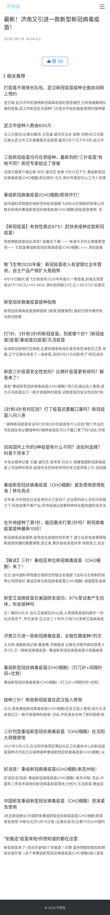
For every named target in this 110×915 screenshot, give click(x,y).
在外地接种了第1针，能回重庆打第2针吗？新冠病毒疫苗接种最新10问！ (54, 525)
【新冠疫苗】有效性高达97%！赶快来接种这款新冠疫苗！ (54, 229)
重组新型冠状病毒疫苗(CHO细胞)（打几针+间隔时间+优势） (53, 670)
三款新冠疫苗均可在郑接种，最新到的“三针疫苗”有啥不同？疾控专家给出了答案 (53, 160)
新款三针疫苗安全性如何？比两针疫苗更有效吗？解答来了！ (54, 374)
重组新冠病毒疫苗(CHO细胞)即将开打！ (43, 194)
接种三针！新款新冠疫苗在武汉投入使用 (43, 699)
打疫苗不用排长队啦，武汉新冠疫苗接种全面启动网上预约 (54, 90)
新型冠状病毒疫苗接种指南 (30, 302)
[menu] (102, 6)
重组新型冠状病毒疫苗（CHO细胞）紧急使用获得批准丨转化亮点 (54, 488)
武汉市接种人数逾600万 (27, 125)
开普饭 (60, 908)
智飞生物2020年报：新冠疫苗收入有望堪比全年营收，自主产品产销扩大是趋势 (53, 267)
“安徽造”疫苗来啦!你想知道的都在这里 (41, 838)
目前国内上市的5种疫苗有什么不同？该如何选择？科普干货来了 (53, 450)
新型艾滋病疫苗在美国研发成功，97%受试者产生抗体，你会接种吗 (54, 601)
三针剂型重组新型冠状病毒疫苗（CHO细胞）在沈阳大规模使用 (54, 734)
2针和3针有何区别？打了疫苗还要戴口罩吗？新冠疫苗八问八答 (54, 412)
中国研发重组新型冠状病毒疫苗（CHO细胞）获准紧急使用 (54, 804)
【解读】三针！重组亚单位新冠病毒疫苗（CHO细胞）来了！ (52, 563)
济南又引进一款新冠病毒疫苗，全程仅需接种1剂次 (53, 635)
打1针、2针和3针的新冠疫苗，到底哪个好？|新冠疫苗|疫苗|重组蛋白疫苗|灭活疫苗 (54, 337)
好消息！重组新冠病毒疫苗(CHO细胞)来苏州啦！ (51, 769)
